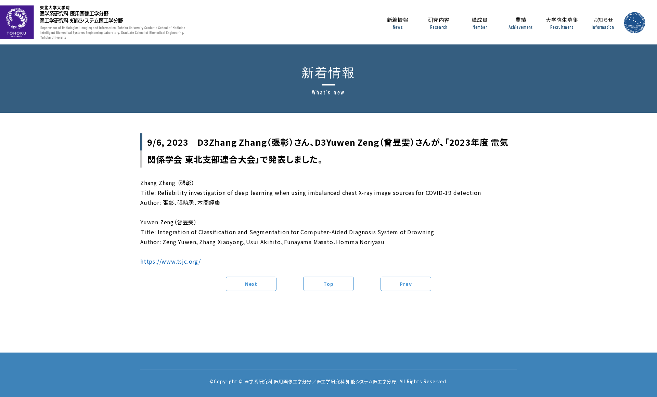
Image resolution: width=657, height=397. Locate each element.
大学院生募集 (562, 23)
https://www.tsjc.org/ (170, 261)
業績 (521, 23)
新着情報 (398, 23)
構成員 (480, 23)
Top (328, 283)
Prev (406, 283)
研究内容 (439, 23)
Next (251, 283)
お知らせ (603, 23)
